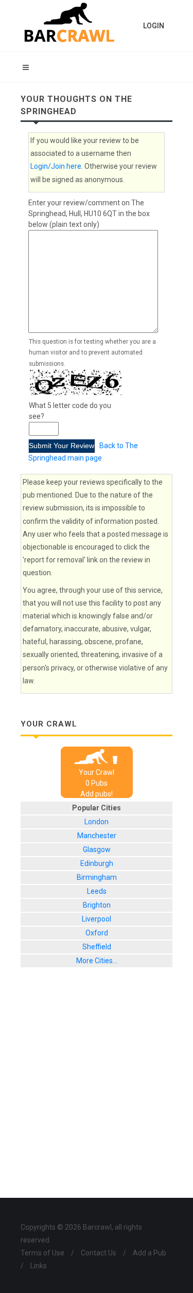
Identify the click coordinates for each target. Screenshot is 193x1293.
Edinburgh (96, 863)
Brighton (97, 905)
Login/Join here (55, 166)
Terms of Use (42, 1253)
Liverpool (96, 919)
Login (153, 26)
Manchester (96, 835)
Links (38, 1266)
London (96, 822)
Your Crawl (96, 772)
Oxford (96, 933)
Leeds (97, 891)
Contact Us (98, 1253)
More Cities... (96, 961)
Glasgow (97, 849)
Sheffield (96, 947)
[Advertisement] (96, 1090)
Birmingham (97, 877)
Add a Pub (149, 1253)
